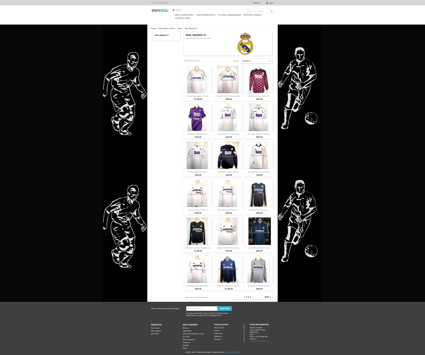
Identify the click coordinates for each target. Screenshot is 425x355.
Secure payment (189, 339)
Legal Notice (187, 331)
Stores (185, 348)
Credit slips (218, 333)
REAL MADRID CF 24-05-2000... (259, 172)
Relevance (256, 61)
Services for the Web (232, 352)
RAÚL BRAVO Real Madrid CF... (228, 210)
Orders (216, 331)
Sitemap (186, 345)
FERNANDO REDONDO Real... (198, 134)
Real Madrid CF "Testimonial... (228, 134)
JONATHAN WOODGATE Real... (259, 248)
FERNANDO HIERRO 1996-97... (229, 172)
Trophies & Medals (252, 15)
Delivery (186, 328)
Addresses (218, 336)
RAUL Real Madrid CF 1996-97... (259, 134)
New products (156, 331)
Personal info (219, 328)
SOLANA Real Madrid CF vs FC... (198, 96)
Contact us (186, 342)
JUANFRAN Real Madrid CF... (259, 210)
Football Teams (182, 18)
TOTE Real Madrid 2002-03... (198, 210)
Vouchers (217, 339)
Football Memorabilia (229, 15)
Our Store (186, 337)
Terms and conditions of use (193, 334)
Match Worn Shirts (184, 15)
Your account (221, 324)
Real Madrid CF (162, 35)
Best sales (154, 334)
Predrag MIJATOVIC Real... (198, 172)
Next (268, 297)
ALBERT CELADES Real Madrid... (228, 248)
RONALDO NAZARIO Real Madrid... (198, 248)
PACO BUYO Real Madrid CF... (259, 96)
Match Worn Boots (206, 15)
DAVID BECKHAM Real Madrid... (198, 286)
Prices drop (155, 328)
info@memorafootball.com (259, 341)
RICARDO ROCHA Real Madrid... (229, 96)
